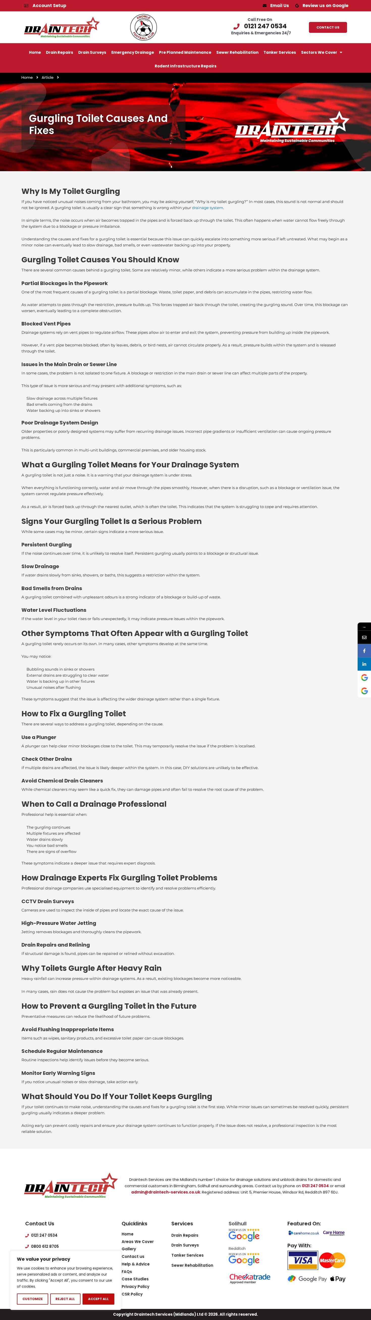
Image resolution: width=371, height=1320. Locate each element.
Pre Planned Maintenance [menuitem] (185, 52)
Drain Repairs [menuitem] (59, 52)
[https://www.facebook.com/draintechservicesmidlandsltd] (364, 650)
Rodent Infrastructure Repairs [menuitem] (186, 66)
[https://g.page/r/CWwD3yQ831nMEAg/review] (364, 677)
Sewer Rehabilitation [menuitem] (237, 52)
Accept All (98, 1299)
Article (48, 77)
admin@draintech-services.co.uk (165, 1192)
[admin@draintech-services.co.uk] (364, 637)
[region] (65, 1280)
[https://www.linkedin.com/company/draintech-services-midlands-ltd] (364, 664)
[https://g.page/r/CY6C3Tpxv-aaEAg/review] (364, 691)
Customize (32, 1299)
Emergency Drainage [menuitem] (132, 52)
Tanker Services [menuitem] (279, 52)
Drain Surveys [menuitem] (92, 52)
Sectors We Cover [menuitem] (319, 52)
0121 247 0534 (315, 1185)
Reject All (65, 1299)
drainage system (207, 207)
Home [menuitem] (35, 52)
